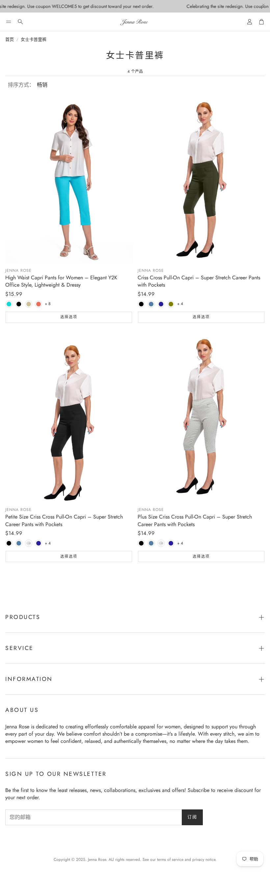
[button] (8, 21)
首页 (9, 39)
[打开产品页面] (68, 179)
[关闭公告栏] (263, 5)
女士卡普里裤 (33, 39)
